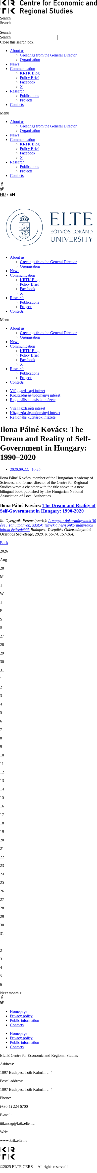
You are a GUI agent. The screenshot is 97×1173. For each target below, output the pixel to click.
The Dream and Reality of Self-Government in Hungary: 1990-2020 (48, 508)
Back (4, 543)
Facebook (27, 82)
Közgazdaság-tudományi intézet (35, 395)
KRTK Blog (30, 73)
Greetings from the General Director (48, 55)
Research (17, 91)
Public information (24, 1020)
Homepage (18, 1011)
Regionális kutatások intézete (32, 400)
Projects (26, 100)
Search (5, 18)
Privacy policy (21, 1016)
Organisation (30, 59)
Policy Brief (29, 77)
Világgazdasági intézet (27, 391)
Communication (22, 68)
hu (3, 194)
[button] (48, 32)
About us (17, 50)
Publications (29, 95)
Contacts (17, 104)
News (14, 64)
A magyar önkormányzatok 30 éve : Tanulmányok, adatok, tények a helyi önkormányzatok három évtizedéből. (48, 525)
